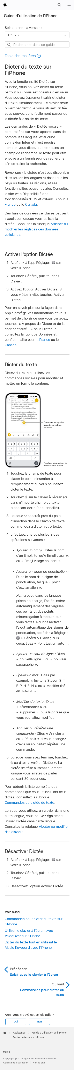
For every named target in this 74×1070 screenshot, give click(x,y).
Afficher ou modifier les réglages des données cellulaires (36, 229)
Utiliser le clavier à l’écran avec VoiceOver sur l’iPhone (29, 933)
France (10, 204)
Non (39, 1021)
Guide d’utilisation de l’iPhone (31, 15)
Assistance (19, 1032)
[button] (59, 5)
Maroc (6, 1051)
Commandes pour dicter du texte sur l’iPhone (33, 921)
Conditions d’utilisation (15, 1062)
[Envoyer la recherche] (9, 45)
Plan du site (38, 1062)
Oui (15, 1021)
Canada (31, 204)
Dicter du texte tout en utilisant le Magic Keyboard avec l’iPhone (31, 945)
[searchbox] (37, 44)
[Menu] (69, 5)
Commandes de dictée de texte (29, 802)
